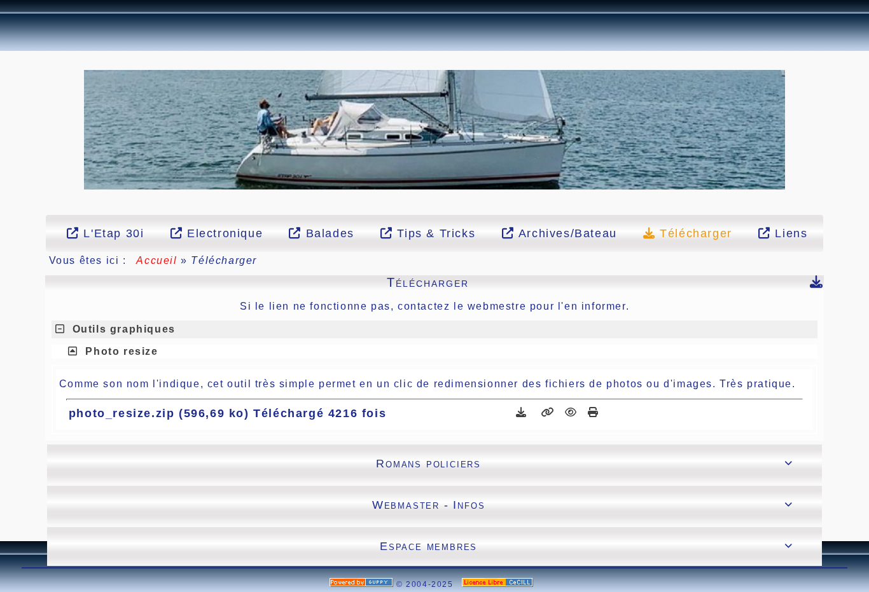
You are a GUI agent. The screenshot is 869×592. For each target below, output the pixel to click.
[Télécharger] (523, 412)
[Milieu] (7, 66)
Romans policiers (584, 463)
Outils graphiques (124, 329)
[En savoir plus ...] (499, 584)
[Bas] (7, 82)
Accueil (157, 260)
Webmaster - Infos (582, 505)
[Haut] (7, 50)
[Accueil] (435, 128)
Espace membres (586, 546)
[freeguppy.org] (363, 584)
